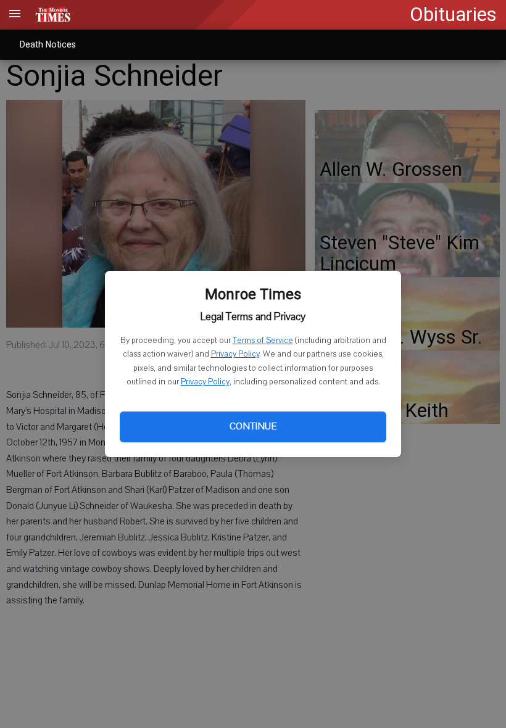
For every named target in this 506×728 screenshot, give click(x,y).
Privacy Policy (235, 354)
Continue (253, 426)
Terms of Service (263, 340)
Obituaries (453, 14)
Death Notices (48, 44)
